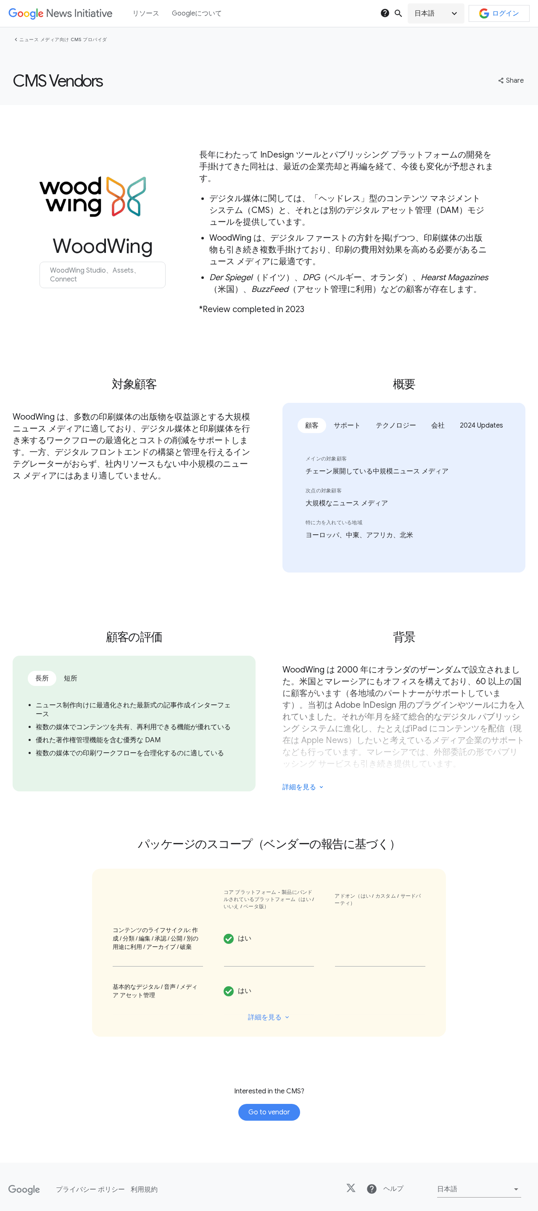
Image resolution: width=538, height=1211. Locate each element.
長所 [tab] (42, 678)
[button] (436, 13)
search (398, 13)
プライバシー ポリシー (90, 1189)
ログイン (505, 13)
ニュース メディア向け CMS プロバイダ (63, 39)
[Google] (24, 1190)
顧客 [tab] (312, 425)
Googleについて (197, 13)
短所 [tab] (70, 678)
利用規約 (144, 1189)
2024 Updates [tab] (481, 425)
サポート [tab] (347, 425)
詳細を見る (299, 787)
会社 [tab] (438, 425)
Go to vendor (269, 1112)
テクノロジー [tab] (396, 425)
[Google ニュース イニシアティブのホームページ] (60, 13)
